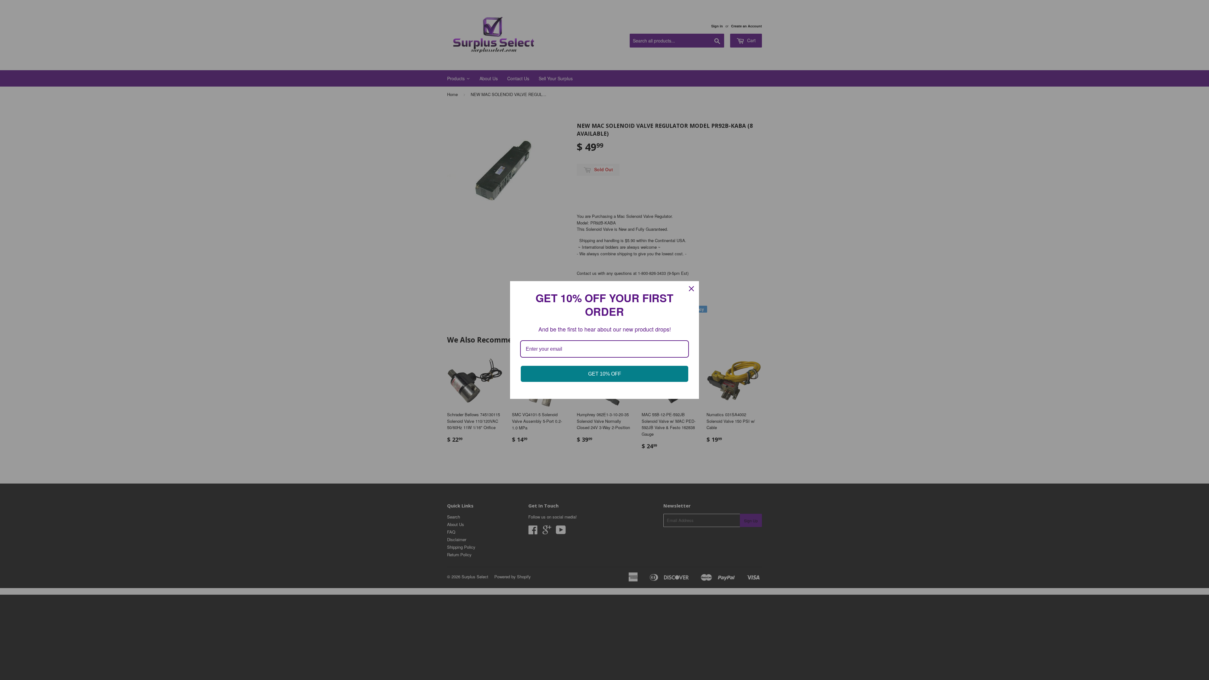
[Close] (691, 288)
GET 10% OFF (604, 374)
